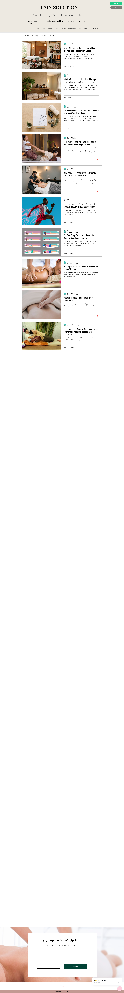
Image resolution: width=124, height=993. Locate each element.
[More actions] (98, 44)
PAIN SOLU (53, 7)
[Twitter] (63, 986)
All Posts (25, 36)
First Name (40, 954)
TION (72, 7)
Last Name (67, 954)
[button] (99, 36)
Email (39, 963)
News (44, 36)
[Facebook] (61, 986)
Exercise (52, 36)
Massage (35, 36)
